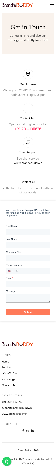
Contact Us (8, 385)
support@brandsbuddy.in (17, 407)
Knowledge (8, 379)
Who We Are (9, 373)
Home (5, 361)
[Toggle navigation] (51, 5)
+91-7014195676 (28, 129)
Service (6, 367)
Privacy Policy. (25, 450)
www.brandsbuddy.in (28, 163)
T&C (36, 450)
